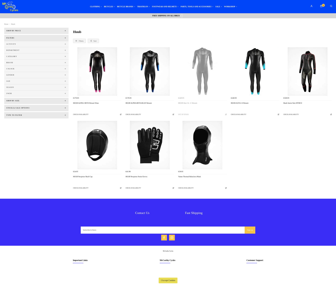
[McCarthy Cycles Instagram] (172, 237)
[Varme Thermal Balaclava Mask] (202, 145)
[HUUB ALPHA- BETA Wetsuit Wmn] (97, 71)
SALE (217, 7)
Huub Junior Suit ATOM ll (292, 103)
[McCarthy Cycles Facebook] (164, 237)
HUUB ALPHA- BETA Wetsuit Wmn (86, 103)
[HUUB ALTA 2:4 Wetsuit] (255, 71)
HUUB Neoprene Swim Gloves (136, 177)
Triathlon (142, 7)
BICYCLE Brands (125, 7)
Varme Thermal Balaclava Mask (189, 177)
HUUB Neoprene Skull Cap (83, 177)
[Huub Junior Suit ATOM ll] (307, 71)
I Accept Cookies (168, 280)
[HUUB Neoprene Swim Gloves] (150, 145)
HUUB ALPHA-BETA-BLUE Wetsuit (139, 103)
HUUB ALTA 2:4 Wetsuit (239, 103)
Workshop (229, 7)
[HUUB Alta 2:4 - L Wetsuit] (202, 71)
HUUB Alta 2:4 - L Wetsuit (187, 103)
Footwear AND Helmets (164, 7)
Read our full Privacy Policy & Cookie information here (168, 274)
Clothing (95, 7)
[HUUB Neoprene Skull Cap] (97, 145)
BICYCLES (108, 7)
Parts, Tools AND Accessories (196, 7)
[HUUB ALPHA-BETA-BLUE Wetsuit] (150, 71)
